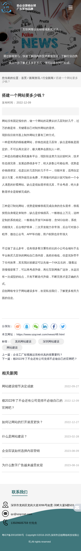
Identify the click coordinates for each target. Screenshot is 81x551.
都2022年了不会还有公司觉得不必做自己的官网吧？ (45, 358)
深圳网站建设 (51, 341)
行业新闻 (47, 78)
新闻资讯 (34, 78)
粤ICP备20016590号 (14, 535)
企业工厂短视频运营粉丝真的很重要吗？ (38, 354)
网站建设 (12, 347)
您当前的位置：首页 (15, 78)
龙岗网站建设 (23, 341)
